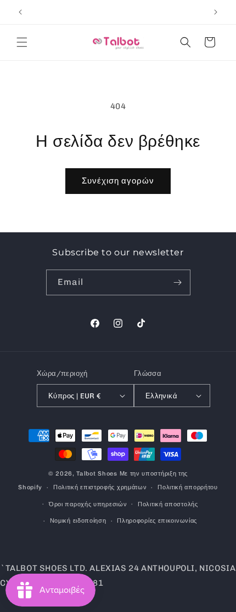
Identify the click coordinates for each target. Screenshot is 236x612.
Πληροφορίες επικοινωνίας (157, 520)
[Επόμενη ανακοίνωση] (216, 12)
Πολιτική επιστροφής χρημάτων (100, 487)
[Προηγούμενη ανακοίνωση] (20, 12)
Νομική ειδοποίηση (78, 520)
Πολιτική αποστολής (168, 504)
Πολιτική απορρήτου (188, 487)
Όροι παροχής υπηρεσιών (88, 504)
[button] (22, 42)
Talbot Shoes (97, 473)
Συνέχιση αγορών (118, 181)
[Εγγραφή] (178, 282)
